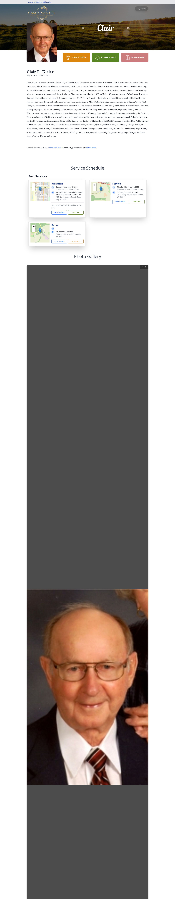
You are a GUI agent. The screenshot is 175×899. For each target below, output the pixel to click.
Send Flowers (75, 241)
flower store (91, 147)
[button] (40, 189)
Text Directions (59, 212)
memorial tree (55, 147)
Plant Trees (76, 212)
